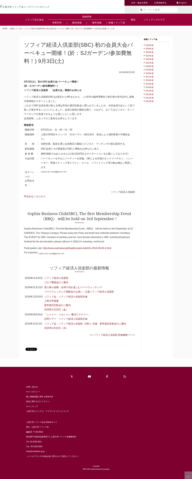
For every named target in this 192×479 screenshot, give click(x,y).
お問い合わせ (32, 387)
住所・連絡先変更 (139, 3)
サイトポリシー (33, 392)
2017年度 (150, 77)
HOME (4, 28)
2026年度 (150, 45)
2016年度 (150, 80)
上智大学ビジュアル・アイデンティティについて (47, 411)
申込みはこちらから (35, 196)
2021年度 (150, 63)
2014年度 (150, 87)
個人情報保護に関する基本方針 (39, 397)
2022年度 (150, 59)
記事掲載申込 (160, 3)
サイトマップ (32, 406)
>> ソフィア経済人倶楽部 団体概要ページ (112, 335)
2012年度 (150, 94)
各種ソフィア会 (16, 28)
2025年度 (150, 49)
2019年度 (150, 70)
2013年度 (150, 91)
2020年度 (150, 66)
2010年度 (150, 101)
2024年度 (150, 52)
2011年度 (150, 98)
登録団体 (87, 16)
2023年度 (150, 56)
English (182, 3)
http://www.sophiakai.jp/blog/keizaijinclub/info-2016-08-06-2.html (77, 248)
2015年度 (150, 84)
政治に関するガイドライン (38, 401)
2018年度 (150, 73)
